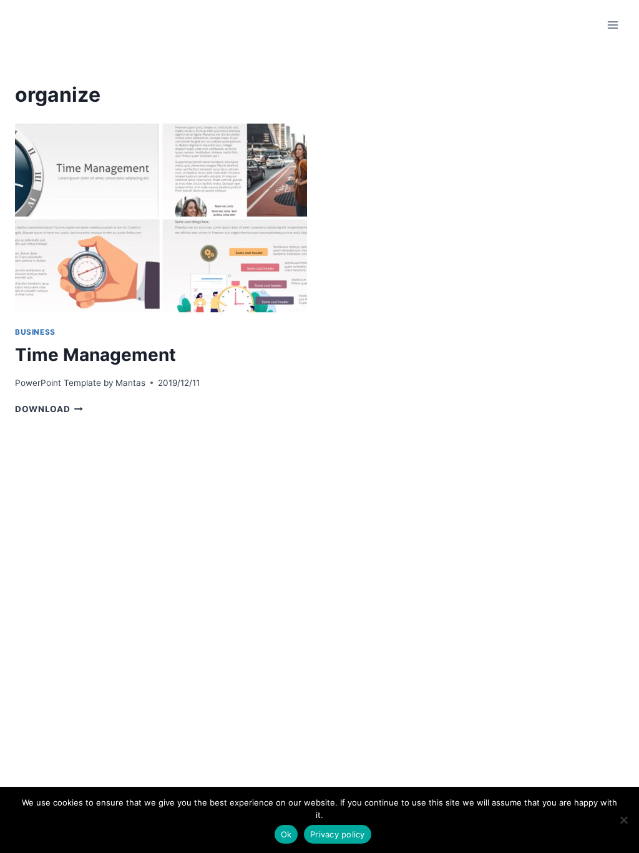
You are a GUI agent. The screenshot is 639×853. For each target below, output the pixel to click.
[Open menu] (612, 24)
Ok (286, 834)
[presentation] (161, 218)
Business (35, 332)
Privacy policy (337, 834)
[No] (623, 820)
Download (49, 409)
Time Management (95, 354)
